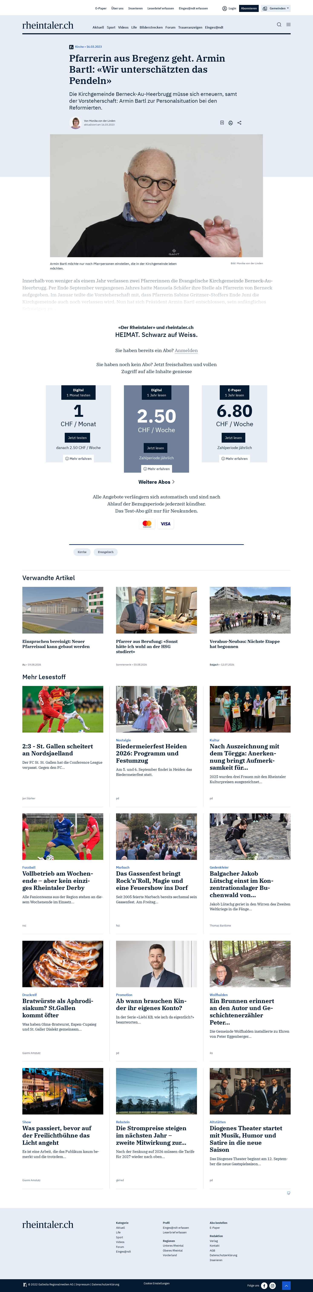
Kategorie (122, 1223)
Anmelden (186, 350)
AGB (212, 1250)
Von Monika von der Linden (99, 120)
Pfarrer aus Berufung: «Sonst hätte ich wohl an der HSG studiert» (147, 646)
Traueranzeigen (190, 27)
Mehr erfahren (80, 458)
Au (24, 664)
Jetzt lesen (155, 448)
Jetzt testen (77, 438)
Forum (170, 27)
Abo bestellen (218, 1223)
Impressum (83, 1284)
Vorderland (170, 1255)
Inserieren (135, 8)
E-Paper (100, 8)
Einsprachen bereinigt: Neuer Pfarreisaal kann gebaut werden (56, 643)
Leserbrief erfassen (161, 8)
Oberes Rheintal (173, 1250)
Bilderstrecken (151, 27)
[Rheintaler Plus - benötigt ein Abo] (71, 47)
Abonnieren (249, 8)
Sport (111, 27)
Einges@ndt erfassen (193, 8)
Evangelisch (105, 552)
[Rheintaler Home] (47, 25)
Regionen (169, 1241)
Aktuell (98, 27)
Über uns (117, 8)
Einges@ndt (214, 27)
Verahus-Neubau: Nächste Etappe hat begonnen (245, 643)
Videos (123, 27)
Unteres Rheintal (173, 1245)
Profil (166, 1223)
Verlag (214, 1241)
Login (232, 8)
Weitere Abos (155, 481)
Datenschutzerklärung (223, 1255)
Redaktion (216, 1236)
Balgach (214, 664)
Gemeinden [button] (277, 8)
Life (134, 27)
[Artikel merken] (222, 122)
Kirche (82, 552)
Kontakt (215, 1245)
